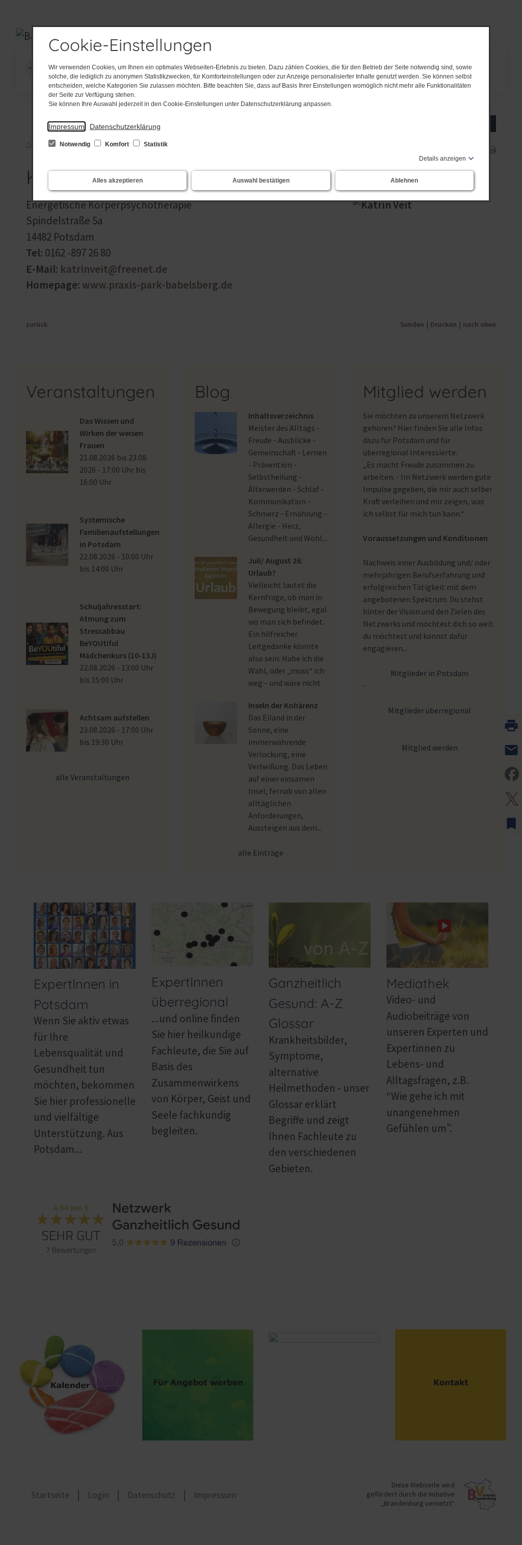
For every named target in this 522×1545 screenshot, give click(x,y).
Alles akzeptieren (117, 180)
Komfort (116, 144)
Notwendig (75, 144)
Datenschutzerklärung (125, 126)
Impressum (66, 126)
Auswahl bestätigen (261, 180)
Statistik (155, 144)
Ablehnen (404, 180)
